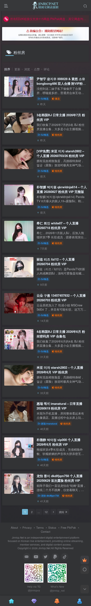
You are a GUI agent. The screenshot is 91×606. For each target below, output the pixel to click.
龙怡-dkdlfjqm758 (50, 495)
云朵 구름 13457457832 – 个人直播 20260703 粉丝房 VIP (61, 297)
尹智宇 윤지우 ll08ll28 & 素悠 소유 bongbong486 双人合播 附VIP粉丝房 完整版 (61, 83)
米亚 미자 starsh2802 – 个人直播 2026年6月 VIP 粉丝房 (60, 369)
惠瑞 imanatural (49, 423)
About (14, 527)
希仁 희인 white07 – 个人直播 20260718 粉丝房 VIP (58, 225)
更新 (17, 69)
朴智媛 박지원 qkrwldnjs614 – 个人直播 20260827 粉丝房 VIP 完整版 (62, 189)
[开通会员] (84, 560)
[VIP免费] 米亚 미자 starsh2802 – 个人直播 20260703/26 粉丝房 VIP (60, 153)
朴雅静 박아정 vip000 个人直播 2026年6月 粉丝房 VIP (58, 442)
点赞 (37, 69)
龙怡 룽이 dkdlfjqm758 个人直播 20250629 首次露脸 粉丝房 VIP (60, 478)
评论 (47, 69)
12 (46, 512)
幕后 (57, 98)
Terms (40, 527)
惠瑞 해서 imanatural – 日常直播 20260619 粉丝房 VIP (59, 406)
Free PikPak (68, 527)
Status (52, 527)
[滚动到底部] (84, 589)
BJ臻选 (44, 98)
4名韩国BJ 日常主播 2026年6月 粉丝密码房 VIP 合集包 (61, 333)
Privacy (27, 527)
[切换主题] (84, 569)
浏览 (27, 69)
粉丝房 (58, 134)
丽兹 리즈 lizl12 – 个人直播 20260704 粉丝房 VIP (56, 261)
